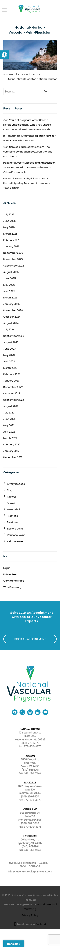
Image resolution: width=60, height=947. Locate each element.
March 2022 (10, 438)
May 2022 (8, 425)
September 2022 (13, 400)
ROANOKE (30, 755)
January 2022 (11, 451)
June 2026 (9, 221)
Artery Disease (16, 484)
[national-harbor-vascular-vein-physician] (30, 55)
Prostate (12, 516)
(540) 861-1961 (30, 769)
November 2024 (13, 310)
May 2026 (9, 227)
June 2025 (9, 278)
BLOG (23, 866)
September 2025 (13, 265)
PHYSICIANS (29, 863)
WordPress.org (12, 587)
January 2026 (11, 246)
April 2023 (9, 361)
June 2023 (9, 348)
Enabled (41, 924)
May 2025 (9, 285)
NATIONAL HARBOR (30, 729)
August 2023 (10, 342)
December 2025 (13, 253)
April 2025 (9, 291)
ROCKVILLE (30, 782)
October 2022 (11, 393)
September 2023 (13, 336)
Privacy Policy (30, 915)
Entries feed (10, 574)
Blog (9, 490)
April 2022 (9, 431)
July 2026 (8, 214)
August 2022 (10, 406)
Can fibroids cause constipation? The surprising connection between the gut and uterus (27, 151)
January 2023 (11, 380)
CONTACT (34, 866)
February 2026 (11, 240)
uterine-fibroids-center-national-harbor (32, 79)
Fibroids (11, 503)
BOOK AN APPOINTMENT (30, 639)
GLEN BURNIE (30, 809)
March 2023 (10, 368)
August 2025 (11, 272)
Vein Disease (15, 541)
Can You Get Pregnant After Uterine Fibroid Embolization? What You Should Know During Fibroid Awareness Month (27, 124)
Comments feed (13, 580)
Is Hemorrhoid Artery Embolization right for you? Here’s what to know (29, 138)
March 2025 (10, 297)
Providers (12, 522)
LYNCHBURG (30, 836)
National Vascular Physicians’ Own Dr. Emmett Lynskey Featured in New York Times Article (26, 183)
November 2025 (13, 259)
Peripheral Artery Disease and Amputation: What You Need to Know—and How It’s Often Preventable (29, 167)
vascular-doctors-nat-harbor (21, 74)
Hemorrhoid (14, 509)
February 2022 (11, 444)
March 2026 (10, 233)
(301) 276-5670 (30, 796)
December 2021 (12, 457)
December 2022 (13, 387)
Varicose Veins (16, 535)
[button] (4, 54)
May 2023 (9, 355)
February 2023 (11, 374)
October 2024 (11, 316)
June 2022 (9, 419)
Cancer (11, 496)
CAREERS (43, 863)
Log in (6, 568)
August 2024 (11, 323)
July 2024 (8, 329)
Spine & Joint (15, 528)
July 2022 (8, 412)
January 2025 (11, 304)
